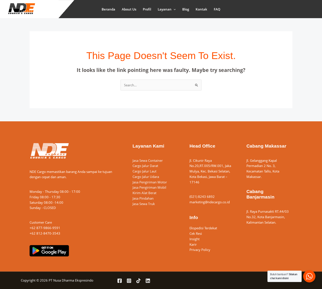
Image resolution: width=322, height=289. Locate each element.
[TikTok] (138, 280)
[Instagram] (129, 280)
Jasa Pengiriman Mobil (149, 187)
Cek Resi (195, 233)
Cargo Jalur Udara (146, 176)
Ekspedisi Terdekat (203, 228)
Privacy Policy (199, 249)
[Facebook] (119, 280)
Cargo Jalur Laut (144, 171)
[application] (174, 9)
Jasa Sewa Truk (144, 204)
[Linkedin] (147, 280)
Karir (193, 244)
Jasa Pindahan (143, 198)
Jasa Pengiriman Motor (150, 182)
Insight (194, 239)
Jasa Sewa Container (148, 160)
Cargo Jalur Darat (145, 166)
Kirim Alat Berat (144, 193)
